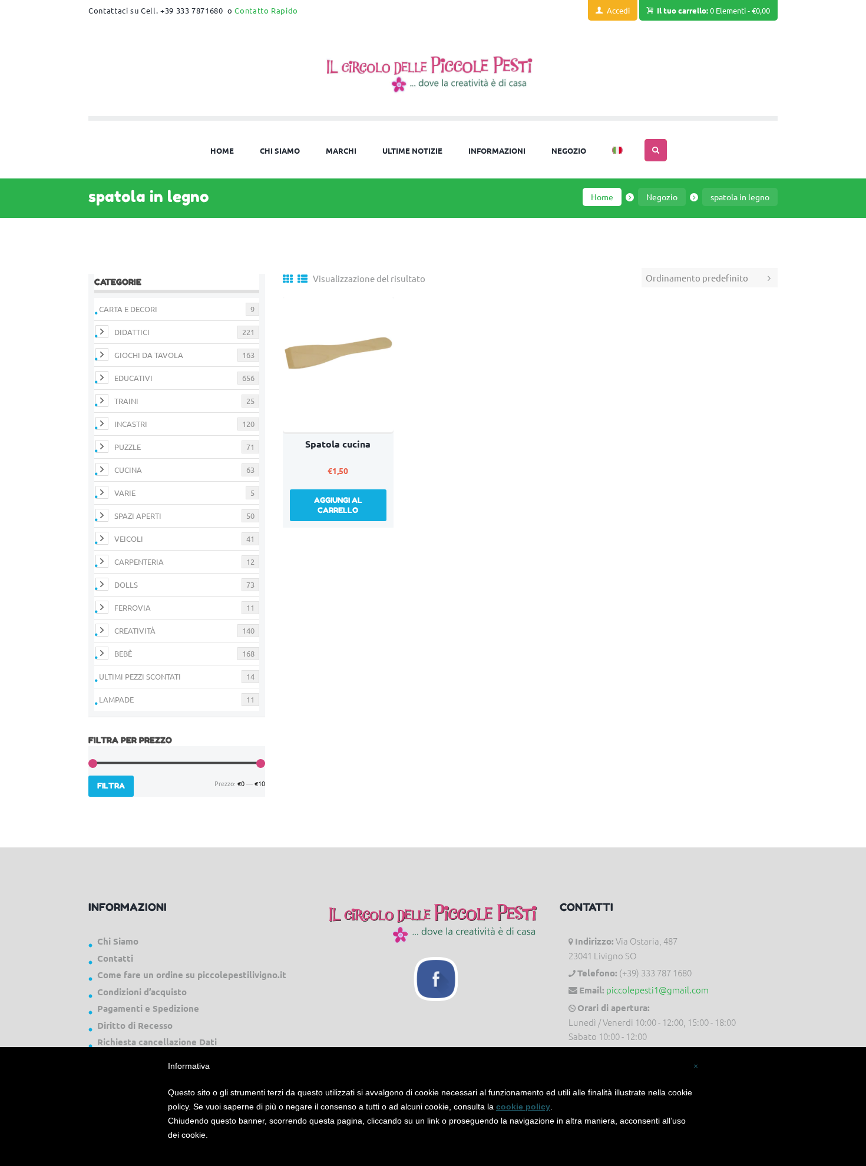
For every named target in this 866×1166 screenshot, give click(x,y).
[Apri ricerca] (655, 150)
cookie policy (523, 1106)
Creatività (135, 630)
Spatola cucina (338, 444)
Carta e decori (128, 309)
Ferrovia (132, 607)
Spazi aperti (137, 516)
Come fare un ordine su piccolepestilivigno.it (191, 974)
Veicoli (128, 539)
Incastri (130, 424)
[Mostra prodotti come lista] (303, 278)
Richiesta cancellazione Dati (157, 1042)
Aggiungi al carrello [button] (338, 505)
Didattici (132, 332)
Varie (124, 493)
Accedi (618, 10)
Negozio (661, 196)
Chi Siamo (117, 941)
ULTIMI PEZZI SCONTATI (140, 676)
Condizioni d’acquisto (142, 992)
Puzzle (127, 447)
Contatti (115, 958)
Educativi (133, 378)
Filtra (111, 785)
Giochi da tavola (148, 355)
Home (602, 196)
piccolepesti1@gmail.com (657, 989)
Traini (126, 401)
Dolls (126, 584)
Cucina (128, 470)
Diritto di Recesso (135, 1025)
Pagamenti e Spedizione (148, 1008)
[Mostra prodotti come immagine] (288, 278)
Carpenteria (139, 561)
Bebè (123, 653)
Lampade (116, 699)
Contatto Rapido (266, 10)
